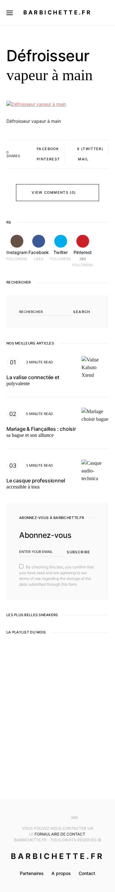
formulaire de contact (59, 834)
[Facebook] (48, 817)
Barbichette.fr (57, 12)
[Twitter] (57, 817)
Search (81, 312)
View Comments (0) (54, 192)
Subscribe (78, 552)
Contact (87, 873)
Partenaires (32, 873)
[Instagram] (38, 817)
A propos (61, 873)
